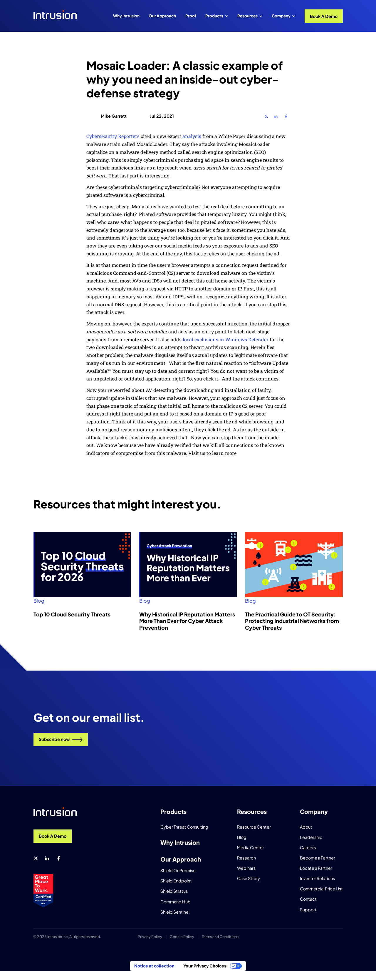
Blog (38, 601)
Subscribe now (54, 739)
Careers (308, 847)
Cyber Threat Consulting (184, 826)
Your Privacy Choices (204, 965)
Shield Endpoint (176, 880)
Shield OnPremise (178, 870)
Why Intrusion (126, 15)
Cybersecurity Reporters (113, 136)
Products (214, 15)
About (306, 826)
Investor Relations (317, 878)
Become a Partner (317, 857)
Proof (190, 15)
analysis (191, 136)
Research (246, 857)
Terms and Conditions (220, 936)
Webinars (246, 868)
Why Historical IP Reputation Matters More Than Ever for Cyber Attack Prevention (187, 621)
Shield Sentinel (174, 912)
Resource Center (254, 826)
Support (308, 909)
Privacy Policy (150, 936)
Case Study (248, 878)
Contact (308, 899)
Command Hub (175, 901)
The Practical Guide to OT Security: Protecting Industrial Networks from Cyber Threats (292, 621)
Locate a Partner (316, 868)
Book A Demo (324, 16)
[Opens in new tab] (266, 116)
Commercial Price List (321, 888)
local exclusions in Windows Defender (225, 339)
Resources (247, 15)
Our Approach (162, 15)
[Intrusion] (55, 14)
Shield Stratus (174, 891)
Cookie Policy (182, 936)
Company (281, 15)
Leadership (311, 837)
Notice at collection (154, 965)
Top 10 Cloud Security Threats (71, 614)
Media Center (250, 847)
